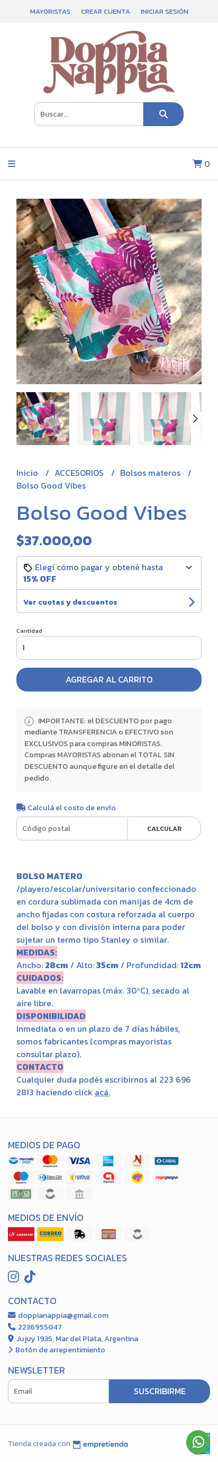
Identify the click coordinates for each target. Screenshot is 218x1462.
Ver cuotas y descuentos (70, 602)
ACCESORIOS (80, 472)
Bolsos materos (151, 472)
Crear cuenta (105, 11)
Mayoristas (50, 11)
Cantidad (29, 630)
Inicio (28, 472)
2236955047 (39, 1327)
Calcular (164, 828)
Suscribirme (160, 1391)
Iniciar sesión (164, 11)
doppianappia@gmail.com (62, 1315)
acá (101, 1092)
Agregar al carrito (109, 679)
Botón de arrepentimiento (59, 1349)
